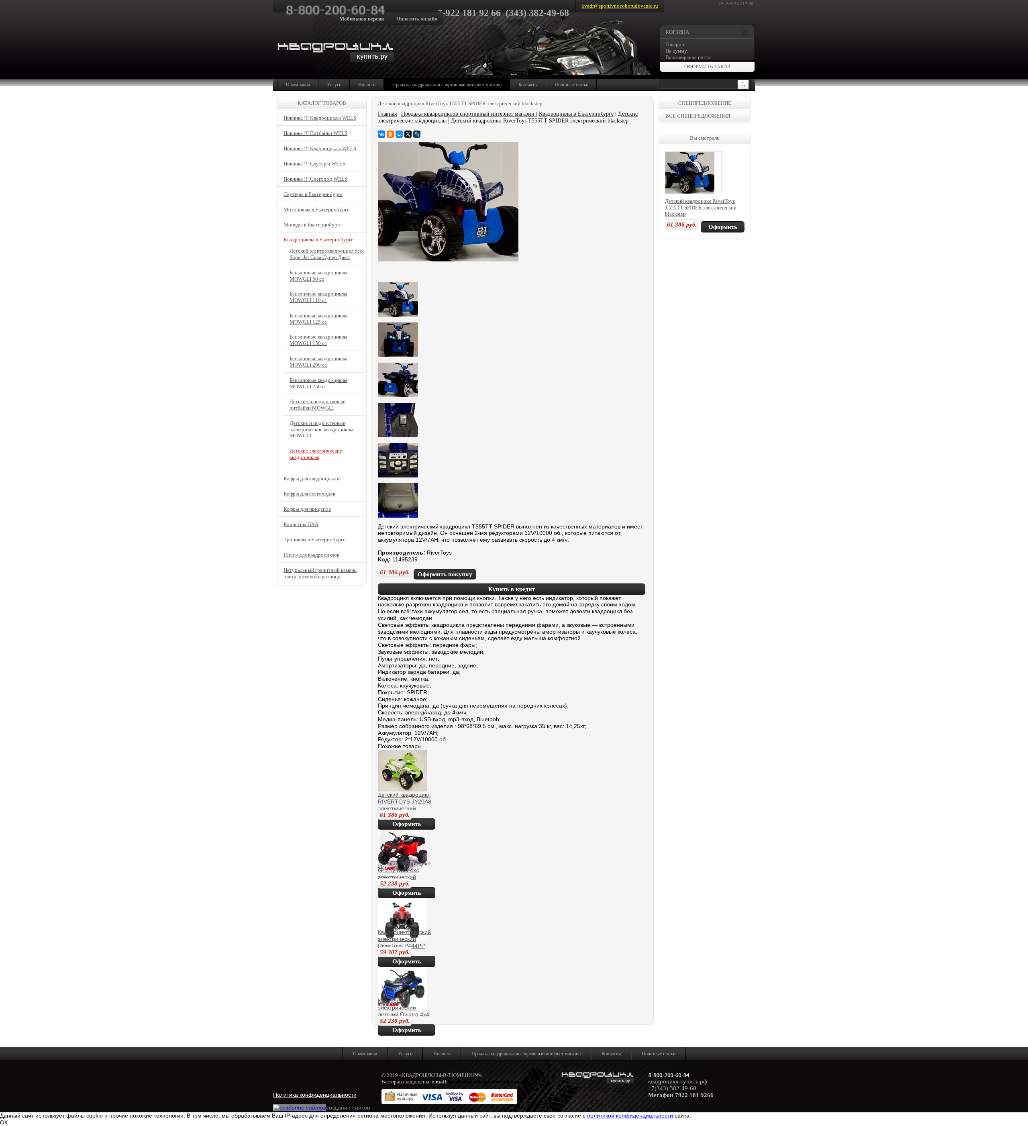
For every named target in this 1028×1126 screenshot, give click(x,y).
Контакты (528, 85)
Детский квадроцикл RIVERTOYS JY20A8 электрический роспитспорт (404, 804)
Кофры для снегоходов (309, 494)
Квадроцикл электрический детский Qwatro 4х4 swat (403, 1010)
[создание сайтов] (299, 1107)
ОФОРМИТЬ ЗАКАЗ (707, 66)
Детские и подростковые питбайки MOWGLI (317, 404)
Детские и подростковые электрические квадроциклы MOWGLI (321, 429)
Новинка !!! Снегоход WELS (315, 179)
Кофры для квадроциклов (312, 478)
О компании (298, 85)
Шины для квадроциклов (311, 555)
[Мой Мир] (399, 134)
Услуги (334, 85)
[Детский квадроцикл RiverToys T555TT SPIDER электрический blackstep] (448, 259)
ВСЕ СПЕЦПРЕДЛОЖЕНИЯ (697, 116)
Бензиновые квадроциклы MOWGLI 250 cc (318, 383)
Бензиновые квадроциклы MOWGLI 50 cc (318, 275)
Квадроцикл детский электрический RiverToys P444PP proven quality (404, 942)
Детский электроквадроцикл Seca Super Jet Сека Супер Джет (327, 254)
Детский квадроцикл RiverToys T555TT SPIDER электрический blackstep (700, 207)
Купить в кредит (511, 589)
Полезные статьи (571, 85)
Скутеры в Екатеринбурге (313, 194)
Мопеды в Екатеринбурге (313, 225)
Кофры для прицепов (307, 509)
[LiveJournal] (416, 134)
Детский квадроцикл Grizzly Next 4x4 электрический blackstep (404, 873)
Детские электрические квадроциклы (316, 454)
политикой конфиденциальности (630, 1115)
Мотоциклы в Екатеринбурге (316, 209)
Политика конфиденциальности (315, 1094)
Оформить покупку (445, 574)
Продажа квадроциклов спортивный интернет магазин (447, 85)
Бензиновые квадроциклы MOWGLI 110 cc (318, 297)
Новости (366, 85)
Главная (387, 114)
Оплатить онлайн (416, 19)
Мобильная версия (361, 19)
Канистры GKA (301, 524)
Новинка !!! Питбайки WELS (315, 133)
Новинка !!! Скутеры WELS (314, 164)
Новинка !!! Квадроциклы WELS (320, 118)
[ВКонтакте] (381, 134)
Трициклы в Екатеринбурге (314, 539)
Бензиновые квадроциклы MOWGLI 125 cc (318, 318)
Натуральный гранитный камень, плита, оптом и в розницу (321, 573)
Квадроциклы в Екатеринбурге (576, 114)
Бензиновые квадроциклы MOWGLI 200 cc (318, 361)
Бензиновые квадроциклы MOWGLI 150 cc (318, 340)
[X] (408, 134)
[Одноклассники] (390, 134)
